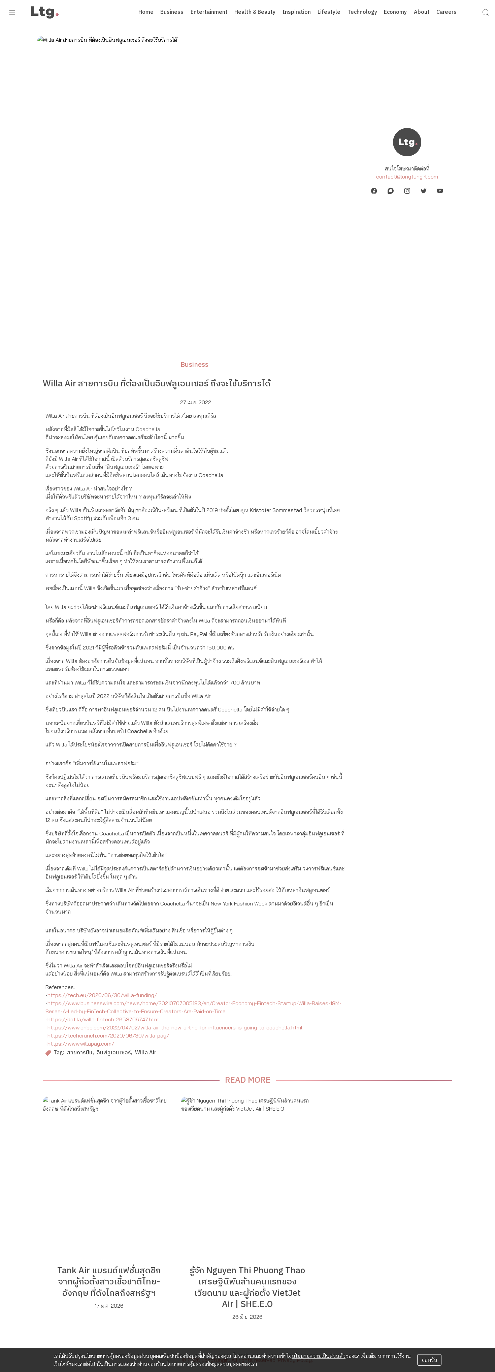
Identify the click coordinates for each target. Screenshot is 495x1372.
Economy (395, 12)
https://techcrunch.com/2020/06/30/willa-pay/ (108, 1035)
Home (146, 12)
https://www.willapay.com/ (80, 1043)
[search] (486, 12)
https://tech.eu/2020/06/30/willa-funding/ (102, 995)
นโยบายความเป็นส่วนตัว (318, 1355)
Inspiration (297, 12)
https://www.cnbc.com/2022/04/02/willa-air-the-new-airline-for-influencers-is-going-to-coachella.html (174, 1027)
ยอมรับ (429, 1360)
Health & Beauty (254, 12)
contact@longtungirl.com (407, 176)
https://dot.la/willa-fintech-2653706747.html (103, 1019)
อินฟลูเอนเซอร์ (114, 1053)
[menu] (12, 12)
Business (172, 12)
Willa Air (145, 1053)
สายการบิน (80, 1053)
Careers (446, 12)
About (422, 12)
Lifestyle (329, 12)
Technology (362, 12)
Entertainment (209, 12)
